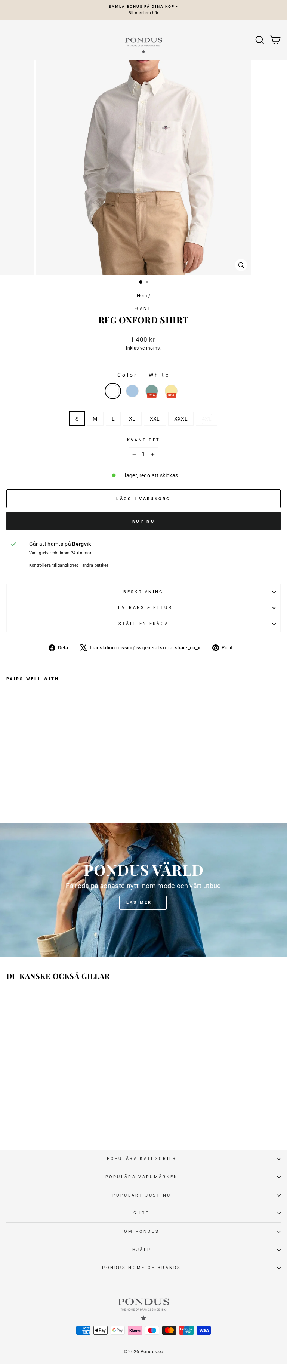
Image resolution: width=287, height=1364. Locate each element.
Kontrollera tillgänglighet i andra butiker (69, 565)
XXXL (181, 419)
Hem (142, 295)
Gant (143, 308)
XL (132, 419)
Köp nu (143, 521)
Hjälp (141, 1249)
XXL (155, 419)
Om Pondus (142, 1231)
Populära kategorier (142, 1158)
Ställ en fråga (143, 623)
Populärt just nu (141, 1195)
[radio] (113, 391)
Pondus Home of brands (141, 1267)
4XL (207, 419)
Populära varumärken (141, 1176)
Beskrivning (143, 591)
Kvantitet (143, 440)
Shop (141, 1213)
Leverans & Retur (143, 607)
